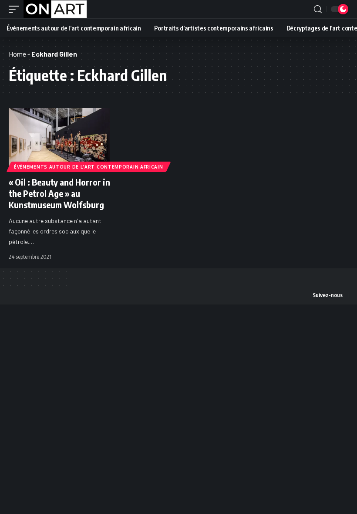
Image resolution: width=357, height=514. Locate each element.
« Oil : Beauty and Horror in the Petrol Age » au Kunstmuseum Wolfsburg (59, 193)
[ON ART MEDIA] (55, 9)
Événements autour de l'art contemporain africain (88, 166)
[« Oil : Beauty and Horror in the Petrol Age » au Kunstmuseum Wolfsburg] (59, 138)
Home (17, 54)
